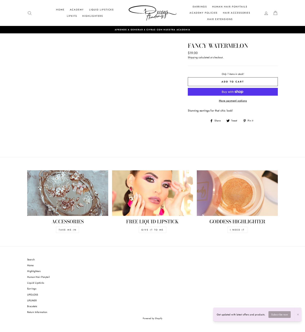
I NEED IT (237, 229)
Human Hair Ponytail (38, 277)
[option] (152, 30)
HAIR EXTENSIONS (220, 19)
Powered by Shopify (152, 318)
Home (30, 265)
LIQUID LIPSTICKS (101, 9)
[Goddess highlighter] (237, 193)
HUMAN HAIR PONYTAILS (229, 6)
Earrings (31, 288)
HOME (60, 9)
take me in (67, 229)
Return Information (37, 312)
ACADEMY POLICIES (204, 12)
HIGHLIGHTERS (92, 16)
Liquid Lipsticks (35, 283)
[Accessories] (67, 193)
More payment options (233, 101)
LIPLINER (32, 300)
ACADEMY (77, 9)
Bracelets (32, 306)
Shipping (193, 57)
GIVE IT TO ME (152, 229)
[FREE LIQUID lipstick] (152, 193)
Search (31, 259)
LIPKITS (72, 16)
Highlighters (34, 271)
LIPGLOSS (32, 294)
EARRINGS (200, 6)
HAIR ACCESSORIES (236, 12)
